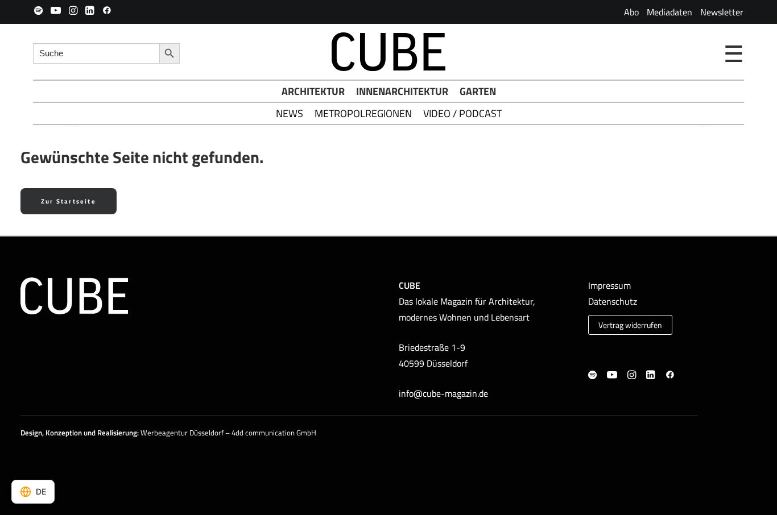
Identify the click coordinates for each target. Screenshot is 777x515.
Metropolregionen (363, 113)
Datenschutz (612, 301)
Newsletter (721, 12)
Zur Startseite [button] (68, 201)
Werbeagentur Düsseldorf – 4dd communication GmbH (228, 432)
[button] (38, 10)
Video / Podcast (462, 113)
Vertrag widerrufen (630, 325)
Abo (631, 12)
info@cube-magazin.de (443, 393)
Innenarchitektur (402, 91)
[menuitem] (631, 12)
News (289, 113)
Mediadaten (669, 12)
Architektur (313, 91)
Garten (478, 91)
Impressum (609, 285)
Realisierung (117, 432)
